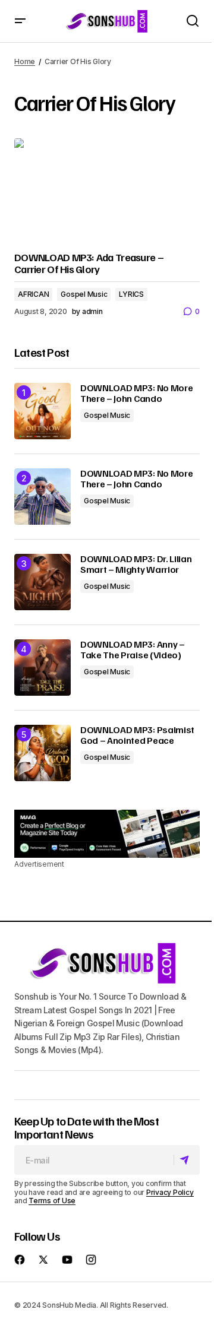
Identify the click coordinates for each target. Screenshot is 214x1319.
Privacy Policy (170, 1192)
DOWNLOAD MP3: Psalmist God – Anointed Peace (137, 735)
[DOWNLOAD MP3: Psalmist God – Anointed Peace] (42, 753)
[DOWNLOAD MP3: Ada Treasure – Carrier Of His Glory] (107, 190)
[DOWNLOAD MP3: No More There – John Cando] (42, 411)
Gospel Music (84, 294)
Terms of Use (52, 1200)
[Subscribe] (186, 1160)
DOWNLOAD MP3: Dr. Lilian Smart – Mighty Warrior (135, 564)
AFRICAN (33, 294)
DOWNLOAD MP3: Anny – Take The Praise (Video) (132, 649)
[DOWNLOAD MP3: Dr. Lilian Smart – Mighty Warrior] (42, 582)
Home (24, 61)
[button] (20, 21)
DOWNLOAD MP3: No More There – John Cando (136, 393)
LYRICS (131, 294)
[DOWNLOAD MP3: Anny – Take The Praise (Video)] (42, 667)
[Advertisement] (107, 833)
